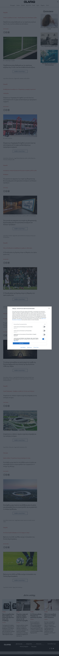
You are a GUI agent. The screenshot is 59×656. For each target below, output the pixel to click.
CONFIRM (21, 343)
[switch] (43, 327)
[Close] (49, 309)
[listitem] (29, 324)
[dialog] (29, 328)
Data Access (29, 347)
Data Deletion (23, 347)
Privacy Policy (36, 347)
